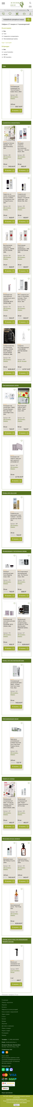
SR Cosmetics (7, 57)
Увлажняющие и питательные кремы (15, 551)
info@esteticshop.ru (11, 1042)
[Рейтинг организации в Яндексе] (8, 1084)
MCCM (5, 54)
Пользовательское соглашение (11, 1061)
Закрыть (16, 1105)
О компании (5, 1000)
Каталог (4, 1019)
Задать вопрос (6, 1014)
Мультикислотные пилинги (11, 838)
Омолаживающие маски (10, 719)
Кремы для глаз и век (10, 493)
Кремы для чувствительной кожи (13, 660)
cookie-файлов (23, 1102)
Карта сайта (5, 1055)
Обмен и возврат (6, 1028)
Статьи (3, 1016)
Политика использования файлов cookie (16, 1099)
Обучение (4, 1023)
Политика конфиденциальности (11, 1059)
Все (5, 31)
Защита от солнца (8, 778)
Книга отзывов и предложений (10, 1012)
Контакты (4, 1007)
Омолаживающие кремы (11, 38)
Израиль (13, 98)
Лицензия (4, 1005)
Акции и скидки (6, 1030)
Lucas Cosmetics (8, 52)
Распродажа (5, 1033)
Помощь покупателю (7, 1002)
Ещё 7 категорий (6, 42)
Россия (12, 972)
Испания (24, 361)
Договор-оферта (6, 1063)
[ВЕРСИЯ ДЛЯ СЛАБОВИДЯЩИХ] (30, 6)
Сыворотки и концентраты (11, 36)
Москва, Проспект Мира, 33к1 (10, 1046)
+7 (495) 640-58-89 (13, 1039)
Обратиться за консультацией (10, 1009)
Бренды (4, 1021)
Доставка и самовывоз (8, 1026)
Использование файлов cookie (10, 1057)
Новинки (4, 1035)
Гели (5, 33)
